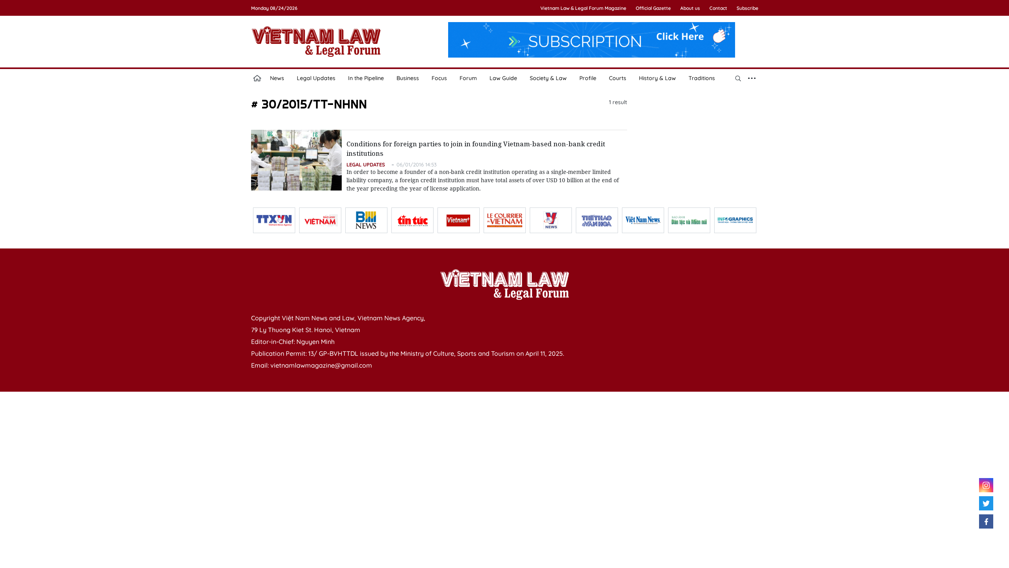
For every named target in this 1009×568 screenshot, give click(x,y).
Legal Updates (316, 78)
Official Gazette (653, 8)
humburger (752, 78)
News (277, 78)
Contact (718, 8)
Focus (439, 78)
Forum (468, 78)
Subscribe (747, 8)
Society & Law (548, 78)
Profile (587, 78)
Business (408, 78)
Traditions (702, 78)
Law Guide (503, 78)
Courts (617, 78)
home (257, 78)
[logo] (504, 284)
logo (316, 41)
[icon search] (738, 78)
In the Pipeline (366, 78)
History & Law (657, 78)
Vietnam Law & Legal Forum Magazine (583, 8)
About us (690, 8)
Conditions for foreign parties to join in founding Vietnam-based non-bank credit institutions (475, 149)
